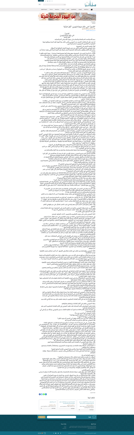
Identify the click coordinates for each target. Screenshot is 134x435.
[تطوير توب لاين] (42, 433)
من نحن (65, 426)
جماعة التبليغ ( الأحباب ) (87, 407)
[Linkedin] (46, 394)
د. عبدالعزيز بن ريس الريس (90, 405)
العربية (41, 0)
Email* (61, 416)
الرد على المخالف (92, 30)
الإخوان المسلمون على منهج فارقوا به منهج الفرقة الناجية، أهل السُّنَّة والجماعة (67, 402)
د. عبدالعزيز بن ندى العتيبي (71, 405)
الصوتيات (49, 406)
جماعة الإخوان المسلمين (63, 406)
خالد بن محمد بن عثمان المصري (88, 29)
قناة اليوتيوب (64, 428)
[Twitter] (42, 394)
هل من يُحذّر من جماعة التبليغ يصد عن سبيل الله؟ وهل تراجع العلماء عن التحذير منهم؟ (86, 402)
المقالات (87, 30)
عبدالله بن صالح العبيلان (52, 405)
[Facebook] (40, 394)
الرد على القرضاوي (53, 402)
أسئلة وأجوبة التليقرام (91, 406)
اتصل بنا (65, 427)
